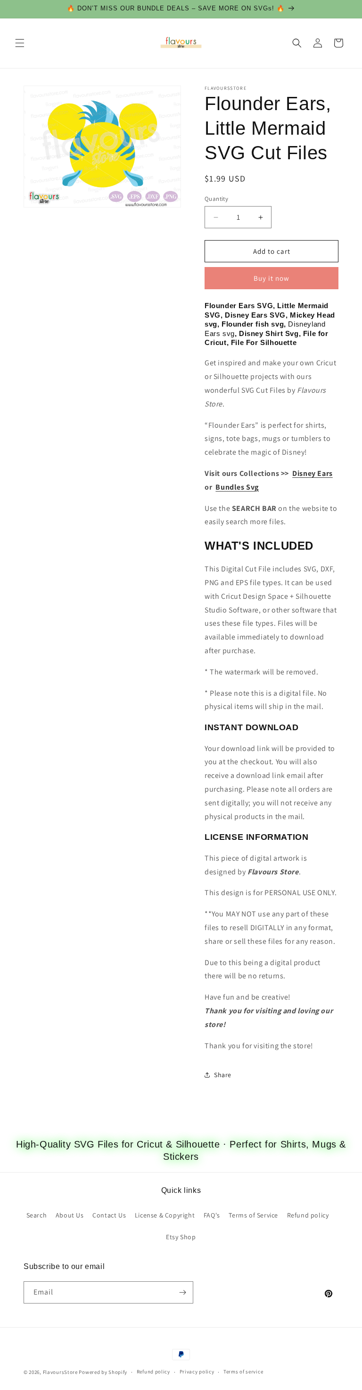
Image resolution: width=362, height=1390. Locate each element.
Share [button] (222, 1075)
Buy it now (271, 278)
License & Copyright (165, 1215)
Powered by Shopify (103, 1372)
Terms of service (243, 1371)
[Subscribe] (182, 1292)
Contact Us (109, 1215)
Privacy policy (197, 1371)
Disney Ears (312, 473)
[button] (19, 43)
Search (36, 1215)
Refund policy (308, 1215)
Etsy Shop (181, 1237)
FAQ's (212, 1215)
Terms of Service (253, 1215)
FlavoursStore (60, 1372)
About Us (70, 1215)
